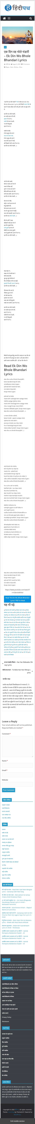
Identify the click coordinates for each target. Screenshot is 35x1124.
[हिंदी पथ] (4, 18)
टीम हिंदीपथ (5, 1071)
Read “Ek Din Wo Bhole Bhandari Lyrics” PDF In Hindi (18, 599)
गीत (17, 102)
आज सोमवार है (11, 615)
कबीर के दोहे (5, 833)
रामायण (4, 829)
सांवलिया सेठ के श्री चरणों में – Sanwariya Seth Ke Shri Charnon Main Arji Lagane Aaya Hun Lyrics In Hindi (17, 915)
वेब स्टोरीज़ (4, 1075)
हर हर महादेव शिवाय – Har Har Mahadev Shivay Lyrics (18, 663)
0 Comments (26, 64)
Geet (11, 67)
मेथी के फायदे (5, 1063)
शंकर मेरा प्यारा (21, 627)
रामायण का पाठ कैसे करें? (8, 839)
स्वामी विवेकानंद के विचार (8, 996)
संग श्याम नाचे (9, 136)
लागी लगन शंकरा (21, 615)
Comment (6, 734)
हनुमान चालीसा (5, 1038)
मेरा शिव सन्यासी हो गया (25, 640)
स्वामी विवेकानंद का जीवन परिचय (10, 984)
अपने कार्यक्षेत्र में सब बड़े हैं (8, 1005)
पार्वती (5, 121)
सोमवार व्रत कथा (20, 610)
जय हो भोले (14, 622)
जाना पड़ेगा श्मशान (20, 642)
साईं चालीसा (5, 872)
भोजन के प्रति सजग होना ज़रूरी (10, 1009)
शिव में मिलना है (10, 650)
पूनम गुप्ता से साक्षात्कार (7, 859)
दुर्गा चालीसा (5, 1046)
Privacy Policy (6, 1017)
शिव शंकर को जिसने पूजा (21, 625)
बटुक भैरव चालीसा (6, 875)
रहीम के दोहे (5, 836)
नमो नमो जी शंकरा (9, 620)
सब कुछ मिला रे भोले (23, 622)
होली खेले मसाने (22, 645)
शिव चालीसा (5, 1042)
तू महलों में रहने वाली (18, 647)
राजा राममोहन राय (6, 815)
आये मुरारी (6, 228)
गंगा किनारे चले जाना (20, 620)
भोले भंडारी (12, 216)
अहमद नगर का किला (7, 1001)
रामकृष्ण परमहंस (6, 805)
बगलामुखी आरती (6, 855)
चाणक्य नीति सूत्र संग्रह (8, 846)
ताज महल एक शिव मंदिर (8, 1059)
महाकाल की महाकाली (9, 625)
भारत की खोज (5, 1054)
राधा (5, 136)
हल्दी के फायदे (5, 1067)
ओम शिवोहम (11, 655)
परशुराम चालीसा (6, 852)
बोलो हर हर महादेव (13, 640)
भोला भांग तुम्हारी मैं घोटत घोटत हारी (13, 632)
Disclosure (5, 1021)
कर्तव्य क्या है (5, 1013)
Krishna (16, 67)
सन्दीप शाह (8, 64)
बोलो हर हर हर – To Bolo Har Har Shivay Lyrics (17, 671)
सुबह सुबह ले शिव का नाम (10, 627)
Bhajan (7, 67)
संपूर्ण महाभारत (5, 849)
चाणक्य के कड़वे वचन (7, 1034)
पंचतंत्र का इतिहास (6, 842)
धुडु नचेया (9, 635)
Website (5, 780)
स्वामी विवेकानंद (5, 808)
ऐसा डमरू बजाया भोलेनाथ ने (22, 650)
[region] (17, 84)
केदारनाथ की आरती (9, 610)
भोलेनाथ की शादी (8, 647)
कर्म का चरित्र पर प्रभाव (8, 992)
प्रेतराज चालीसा (6, 878)
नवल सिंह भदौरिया (6, 818)
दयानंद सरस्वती (6, 811)
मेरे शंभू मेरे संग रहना (17, 652)
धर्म (5, 47)
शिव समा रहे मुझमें (26, 617)
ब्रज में (13, 283)
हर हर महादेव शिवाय (16, 637)
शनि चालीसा (5, 1050)
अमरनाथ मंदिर (7, 652)
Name (5, 761)
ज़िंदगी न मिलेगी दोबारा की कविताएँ (10, 862)
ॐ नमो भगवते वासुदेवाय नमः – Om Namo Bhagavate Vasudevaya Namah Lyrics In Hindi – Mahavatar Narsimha (16, 902)
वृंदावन (5, 119)
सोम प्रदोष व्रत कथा (19, 612)
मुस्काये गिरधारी (7, 283)
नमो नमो (25, 652)
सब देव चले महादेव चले (19, 635)
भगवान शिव (26, 104)
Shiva (20, 67)
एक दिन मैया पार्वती (9, 642)
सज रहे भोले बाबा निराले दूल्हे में (22, 630)
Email (4, 770)
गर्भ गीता (4, 865)
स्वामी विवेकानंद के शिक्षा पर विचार (10, 988)
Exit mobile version (17, 1121)
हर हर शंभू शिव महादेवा (15, 617)
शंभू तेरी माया (14, 645)
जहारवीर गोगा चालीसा (7, 868)
